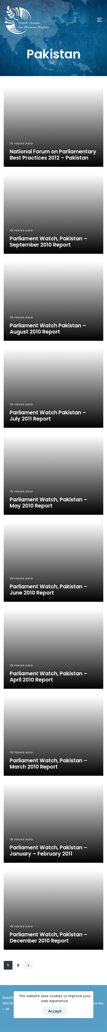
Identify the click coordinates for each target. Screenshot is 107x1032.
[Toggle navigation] (86, 20)
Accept (55, 1011)
